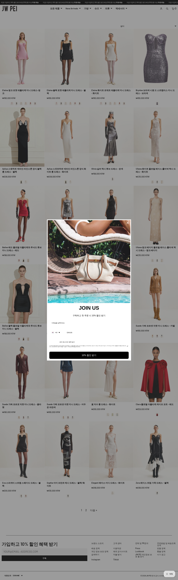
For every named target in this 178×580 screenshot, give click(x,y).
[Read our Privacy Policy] (127, 346)
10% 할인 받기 (89, 355)
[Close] (127, 222)
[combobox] (55, 332)
